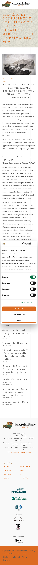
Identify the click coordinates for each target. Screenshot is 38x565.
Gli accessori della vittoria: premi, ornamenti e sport (14, 391)
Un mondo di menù (14, 343)
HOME (6, 466)
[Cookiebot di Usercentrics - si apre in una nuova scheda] (23, 243)
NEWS (22, 474)
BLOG (22, 470)
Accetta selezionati (19, 314)
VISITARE (7, 470)
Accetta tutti (19, 309)
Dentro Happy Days (15, 401)
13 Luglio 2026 (6, 339)
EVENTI (6, 478)
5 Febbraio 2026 (7, 397)
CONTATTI (24, 478)
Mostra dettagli (26, 303)
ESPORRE (7, 474)
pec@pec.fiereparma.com (21, 452)
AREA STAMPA (25, 466)
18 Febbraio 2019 (7, 79)
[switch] (33, 283)
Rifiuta (19, 320)
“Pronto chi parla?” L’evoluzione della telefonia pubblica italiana (15, 354)
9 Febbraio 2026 (7, 384)
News (4, 81)
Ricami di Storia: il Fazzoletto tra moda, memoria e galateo (16, 369)
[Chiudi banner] (35, 243)
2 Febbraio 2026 (7, 404)
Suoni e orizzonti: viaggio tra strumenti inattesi (16, 333)
